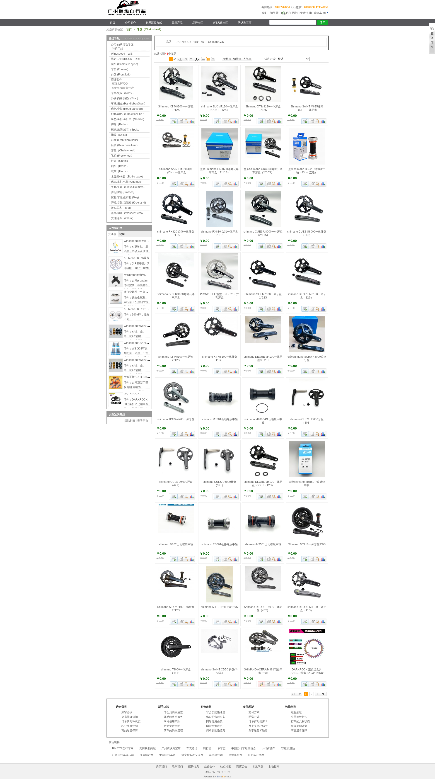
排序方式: (270, 59)
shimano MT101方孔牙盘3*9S (219, 607)
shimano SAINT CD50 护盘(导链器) (219, 671)
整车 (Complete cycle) (124, 64)
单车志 (221, 748)
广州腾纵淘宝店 (171, 748)
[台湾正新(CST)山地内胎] (116, 388)
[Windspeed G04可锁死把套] (116, 354)
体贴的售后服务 (173, 716)
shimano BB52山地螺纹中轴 (176, 544)
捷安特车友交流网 (192, 755)
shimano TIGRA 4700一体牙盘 (175, 419)
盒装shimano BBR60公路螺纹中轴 (307, 483)
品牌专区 (197, 22)
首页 (112, 22)
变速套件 (116, 79)
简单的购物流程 (173, 730)
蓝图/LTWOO (120, 83)
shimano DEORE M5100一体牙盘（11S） (307, 608)
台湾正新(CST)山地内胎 (138, 377)
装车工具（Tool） (122, 207)
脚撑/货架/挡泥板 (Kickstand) (128, 202)
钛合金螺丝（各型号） (137, 292)
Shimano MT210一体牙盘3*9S (307, 544)
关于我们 (161, 766)
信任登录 (291, 13)
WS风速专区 (220, 22)
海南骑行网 (146, 755)
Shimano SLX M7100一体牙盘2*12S (175, 608)
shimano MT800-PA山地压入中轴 (263, 421)
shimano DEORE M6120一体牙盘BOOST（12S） (263, 483)
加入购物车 (174, 121)
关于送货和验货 (258, 730)
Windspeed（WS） (123, 53)
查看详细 (186, 121)
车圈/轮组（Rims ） (123, 93)
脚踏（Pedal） (120, 124)
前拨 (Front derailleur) (124, 140)
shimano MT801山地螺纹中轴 (219, 419)
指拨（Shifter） (120, 134)
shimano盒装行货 (123, 88)
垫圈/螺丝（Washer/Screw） (128, 213)
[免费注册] (306, 13)
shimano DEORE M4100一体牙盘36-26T (263, 358)
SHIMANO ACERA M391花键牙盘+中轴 (263, 671)
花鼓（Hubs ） (120, 171)
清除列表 (129, 420)
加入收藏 (181, 121)
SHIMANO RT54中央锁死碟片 (142, 309)
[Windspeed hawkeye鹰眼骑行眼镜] (116, 252)
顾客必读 (126, 712)
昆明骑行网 (216, 755)
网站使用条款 (172, 721)
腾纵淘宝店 (244, 22)
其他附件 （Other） (123, 218)
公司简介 (130, 22)
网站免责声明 (172, 726)
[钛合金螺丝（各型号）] (116, 303)
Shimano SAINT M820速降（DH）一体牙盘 (175, 170)
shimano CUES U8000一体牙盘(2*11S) (263, 233)
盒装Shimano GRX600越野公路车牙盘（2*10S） (263, 170)
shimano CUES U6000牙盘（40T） (307, 421)
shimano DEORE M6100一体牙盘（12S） (307, 296)
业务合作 (209, 766)
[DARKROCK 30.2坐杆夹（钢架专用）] (116, 405)
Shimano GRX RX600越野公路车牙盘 (176, 296)
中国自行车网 (167, 755)
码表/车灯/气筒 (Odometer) (127, 181)
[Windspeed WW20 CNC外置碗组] (116, 337)
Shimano (216, 42)
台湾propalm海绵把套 (137, 275)
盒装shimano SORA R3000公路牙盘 (307, 358)
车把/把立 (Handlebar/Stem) (128, 103)
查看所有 (142, 420)
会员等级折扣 (129, 716)
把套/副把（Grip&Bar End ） (128, 114)
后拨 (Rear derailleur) (124, 145)
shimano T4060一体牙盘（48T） (176, 671)
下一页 (194, 59)
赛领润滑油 (288, 748)
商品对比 (192, 121)
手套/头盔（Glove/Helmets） (128, 187)
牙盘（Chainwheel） (124, 150)
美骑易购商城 (147, 748)
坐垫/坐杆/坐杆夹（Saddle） (128, 119)
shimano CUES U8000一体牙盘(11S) (306, 233)
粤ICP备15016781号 (218, 772)
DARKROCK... (132, 394)
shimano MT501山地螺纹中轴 (263, 544)
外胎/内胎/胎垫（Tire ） (125, 98)
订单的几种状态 (130, 721)
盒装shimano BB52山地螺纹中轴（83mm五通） (306, 170)
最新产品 (177, 22)
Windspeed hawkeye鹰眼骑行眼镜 (145, 241)
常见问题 (257, 766)
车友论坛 (191, 748)
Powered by (214, 776)
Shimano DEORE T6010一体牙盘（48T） (263, 608)
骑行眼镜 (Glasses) (122, 192)
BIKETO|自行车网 (122, 748)
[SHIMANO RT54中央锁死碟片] (116, 320)
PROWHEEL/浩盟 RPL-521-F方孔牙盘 (219, 296)
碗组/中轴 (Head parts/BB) (127, 108)
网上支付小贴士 (258, 726)
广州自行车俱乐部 (123, 755)
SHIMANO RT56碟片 (136, 258)
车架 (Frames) (119, 69)
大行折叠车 (268, 748)
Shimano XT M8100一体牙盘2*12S (175, 358)
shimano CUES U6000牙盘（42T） (176, 483)
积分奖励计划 (129, 726)
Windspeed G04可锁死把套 (140, 343)
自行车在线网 (256, 755)
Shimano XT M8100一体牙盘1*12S (219, 358)
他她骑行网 (235, 755)
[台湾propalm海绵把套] (116, 286)
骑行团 (207, 748)
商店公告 (241, 766)
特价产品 (117, 48)
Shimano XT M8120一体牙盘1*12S (263, 108)
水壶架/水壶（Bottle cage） (128, 176)
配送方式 (254, 716)
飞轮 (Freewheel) (121, 155)
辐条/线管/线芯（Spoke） (126, 129)
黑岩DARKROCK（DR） (126, 59)
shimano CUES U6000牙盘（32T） (219, 483)
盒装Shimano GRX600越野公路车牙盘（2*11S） (219, 170)
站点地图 (225, 766)
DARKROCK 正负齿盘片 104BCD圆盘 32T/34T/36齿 (307, 671)
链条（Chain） (120, 161)
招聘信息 (193, 766)
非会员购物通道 (173, 712)
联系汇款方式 (154, 22)
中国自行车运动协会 (243, 748)
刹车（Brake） (120, 166)
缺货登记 (261, 684)
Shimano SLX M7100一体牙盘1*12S (263, 296)
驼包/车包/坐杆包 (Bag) (125, 197)
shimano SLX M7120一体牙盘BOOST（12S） (219, 108)
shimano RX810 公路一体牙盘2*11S (219, 233)
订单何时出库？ (258, 721)
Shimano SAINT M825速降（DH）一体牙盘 (306, 108)
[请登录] (274, 13)
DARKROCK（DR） (190, 42)
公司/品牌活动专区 (122, 44)
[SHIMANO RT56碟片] (116, 269)
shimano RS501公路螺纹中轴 (219, 544)
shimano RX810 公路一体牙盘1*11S (175, 233)
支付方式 (254, 712)
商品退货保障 (129, 730)
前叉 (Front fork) (120, 74)
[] (320, 13)
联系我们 (177, 766)
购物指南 (273, 766)
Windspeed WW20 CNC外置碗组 (144, 326)
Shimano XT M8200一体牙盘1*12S (175, 108)
